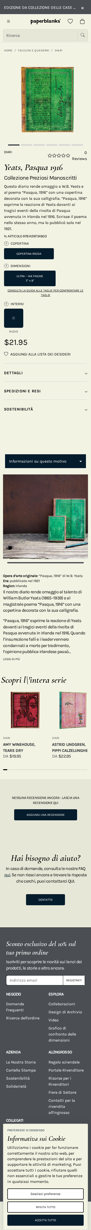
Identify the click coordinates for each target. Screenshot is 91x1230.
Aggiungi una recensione (46, 815)
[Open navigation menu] (8, 21)
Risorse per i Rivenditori (60, 1081)
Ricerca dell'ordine (22, 1018)
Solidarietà (16, 1086)
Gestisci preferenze (45, 1194)
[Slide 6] (77, 145)
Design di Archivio (65, 1012)
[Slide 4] (51, 145)
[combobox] (45, 461)
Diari (58, 50)
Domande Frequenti (15, 1006)
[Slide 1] (13, 145)
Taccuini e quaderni (33, 50)
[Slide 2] (26, 145)
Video (54, 1020)
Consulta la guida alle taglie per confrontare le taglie (45, 293)
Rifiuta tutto (45, 1207)
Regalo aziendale (64, 1062)
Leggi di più (11, 659)
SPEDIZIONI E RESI (22, 391)
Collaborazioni (62, 1003)
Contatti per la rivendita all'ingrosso (62, 1106)
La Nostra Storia (21, 1062)
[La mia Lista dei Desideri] (70, 21)
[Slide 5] (64, 145)
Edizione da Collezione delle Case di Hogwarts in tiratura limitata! (40, 7)
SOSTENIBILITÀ (18, 409)
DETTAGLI (13, 373)
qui (7, 874)
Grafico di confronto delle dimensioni (62, 1034)
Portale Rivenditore (66, 1070)
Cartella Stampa (21, 1070)
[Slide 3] (39, 145)
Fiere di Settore (62, 1092)
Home (8, 50)
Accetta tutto (45, 1220)
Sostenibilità (18, 1078)
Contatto (45, 899)
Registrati (74, 980)
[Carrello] (82, 21)
